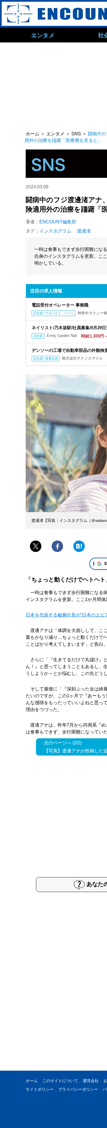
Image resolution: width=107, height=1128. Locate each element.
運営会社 (91, 1081)
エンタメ (42, 35)
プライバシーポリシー (78, 1089)
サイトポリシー (40, 1089)
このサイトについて (60, 1081)
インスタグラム (55, 231)
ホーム (32, 1081)
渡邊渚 (84, 231)
